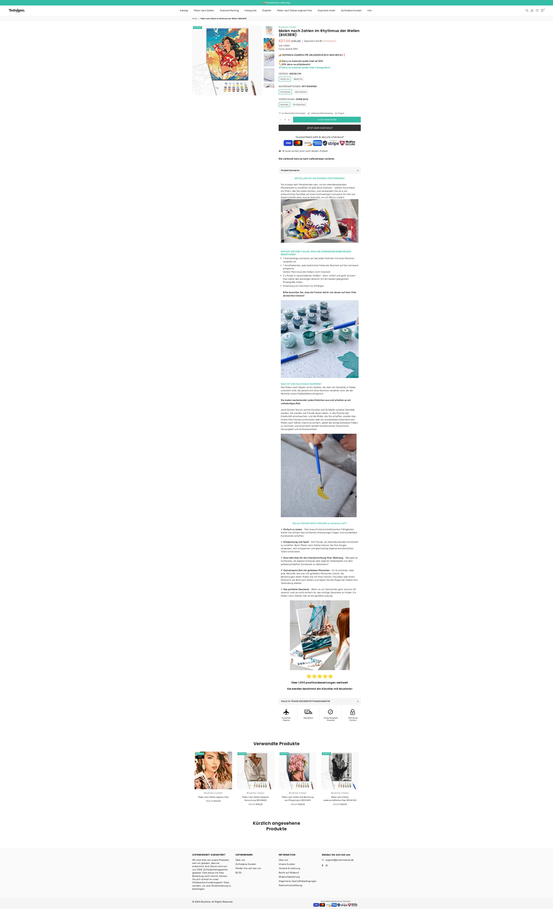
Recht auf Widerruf (289, 872)
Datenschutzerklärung (290, 885)
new (200, 757)
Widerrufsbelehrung (289, 876)
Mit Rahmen (285, 92)
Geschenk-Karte (326, 10)
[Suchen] (527, 10)
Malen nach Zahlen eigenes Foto (294, 10)
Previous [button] (194, 72)
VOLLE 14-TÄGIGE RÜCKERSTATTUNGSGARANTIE (305, 701)
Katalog (184, 10)
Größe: (290, 73)
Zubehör (266, 10)
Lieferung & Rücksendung (321, 113)
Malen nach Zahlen (204, 10)
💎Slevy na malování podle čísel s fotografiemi (304, 67)
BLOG (238, 872)
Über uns (240, 860)
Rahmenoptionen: (298, 86)
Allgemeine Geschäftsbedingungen (298, 881)
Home (194, 19)
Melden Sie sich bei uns (248, 868)
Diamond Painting (229, 10)
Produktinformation (290, 170)
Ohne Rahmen (301, 92)
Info (369, 10)
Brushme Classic (287, 27)
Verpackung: (293, 99)
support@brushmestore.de (339, 860)
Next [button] (259, 72)
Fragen (341, 113)
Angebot (197, 27)
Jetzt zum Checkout (320, 128)
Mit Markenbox (299, 105)
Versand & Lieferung (289, 868)
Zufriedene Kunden (351, 10)
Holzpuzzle (250, 10)
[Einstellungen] (532, 10)
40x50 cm (284, 79)
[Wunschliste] (537, 10)
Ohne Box (284, 105)
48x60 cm (298, 79)
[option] (227, 60)
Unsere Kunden (287, 864)
